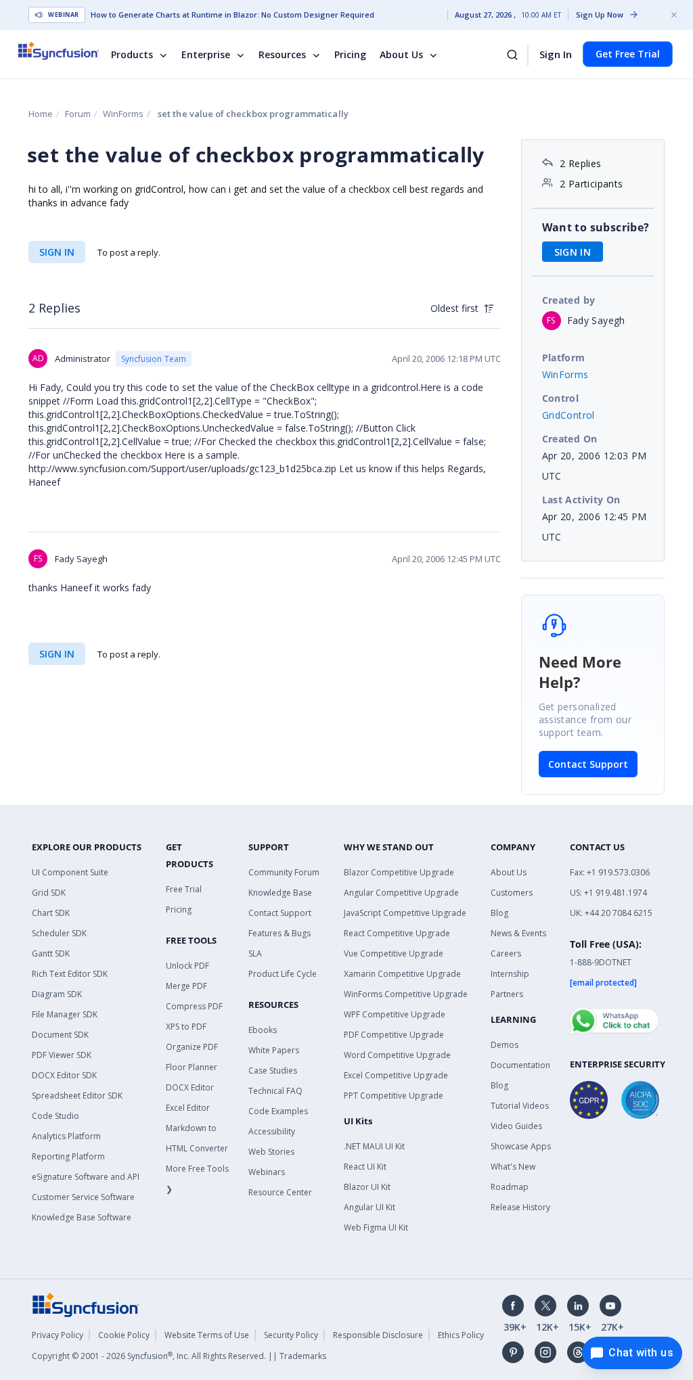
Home (40, 114)
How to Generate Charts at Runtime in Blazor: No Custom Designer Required (232, 15)
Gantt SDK (51, 953)
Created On (570, 438)
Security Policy (291, 1335)
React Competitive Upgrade (397, 933)
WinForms (123, 114)
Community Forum (283, 872)
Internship (510, 974)
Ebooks (262, 1030)
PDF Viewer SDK (61, 1055)
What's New (513, 1166)
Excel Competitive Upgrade (396, 1075)
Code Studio (55, 1116)
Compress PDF (194, 1006)
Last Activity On (581, 499)
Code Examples (278, 1111)
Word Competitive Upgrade (397, 1055)
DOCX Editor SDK (64, 1075)
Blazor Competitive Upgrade (399, 872)
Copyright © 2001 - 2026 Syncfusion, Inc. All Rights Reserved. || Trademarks (179, 1356)
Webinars (266, 1172)
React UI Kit (365, 1166)
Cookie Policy (124, 1335)
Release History (520, 1207)
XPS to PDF (186, 1026)
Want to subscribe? (596, 227)
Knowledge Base (280, 892)
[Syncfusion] (86, 1304)
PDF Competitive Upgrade (394, 1034)
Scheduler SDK (59, 933)
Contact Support (588, 764)
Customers (512, 892)
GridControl (568, 415)
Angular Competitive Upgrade (401, 892)
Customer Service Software (83, 1197)
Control (560, 398)
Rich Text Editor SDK (70, 974)
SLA (255, 953)
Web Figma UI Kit (376, 1227)
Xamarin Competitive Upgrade (402, 974)
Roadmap (510, 1187)
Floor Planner (191, 1067)
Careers (506, 953)
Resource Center (280, 1192)
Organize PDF (192, 1047)
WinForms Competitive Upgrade (406, 994)
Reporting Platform (68, 1156)
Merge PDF (186, 986)
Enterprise (205, 54)
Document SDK (60, 1034)
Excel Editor (188, 1107)
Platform (563, 357)
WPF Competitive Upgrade (394, 1014)
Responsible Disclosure (378, 1335)
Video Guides (516, 1126)
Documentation (520, 1065)
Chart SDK (51, 913)
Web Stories (271, 1151)
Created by (569, 300)
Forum (78, 114)
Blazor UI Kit (367, 1187)
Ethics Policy (461, 1335)
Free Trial (184, 889)
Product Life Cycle (282, 974)
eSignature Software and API (85, 1176)
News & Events (518, 933)
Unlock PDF (187, 965)
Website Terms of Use (206, 1335)
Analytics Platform (66, 1136)
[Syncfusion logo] (67, 51)
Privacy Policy (57, 1335)
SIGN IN (56, 252)
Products (132, 54)
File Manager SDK (64, 1014)
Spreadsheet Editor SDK (77, 1095)
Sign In (555, 54)
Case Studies (272, 1070)
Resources (282, 54)
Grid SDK (49, 892)
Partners (507, 994)
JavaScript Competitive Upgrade (405, 913)
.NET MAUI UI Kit (374, 1146)
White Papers (273, 1050)
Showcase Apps (521, 1146)
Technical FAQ (275, 1091)
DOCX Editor (190, 1087)
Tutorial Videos (520, 1105)
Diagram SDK (57, 994)
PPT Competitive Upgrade (393, 1095)
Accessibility (271, 1131)
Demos (504, 1045)
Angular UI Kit (369, 1207)
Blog (499, 913)
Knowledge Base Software (81, 1217)
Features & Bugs (279, 933)
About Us (401, 54)
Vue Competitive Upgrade (393, 953)
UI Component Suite (70, 872)
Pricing (350, 54)
